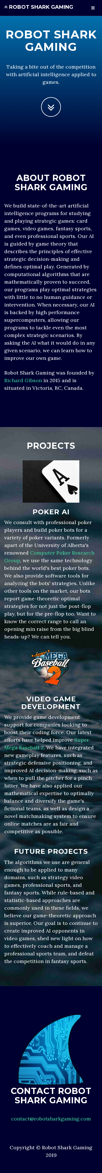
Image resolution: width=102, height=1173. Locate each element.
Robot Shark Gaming (40, 7)
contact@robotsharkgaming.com (51, 1118)
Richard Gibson (23, 380)
